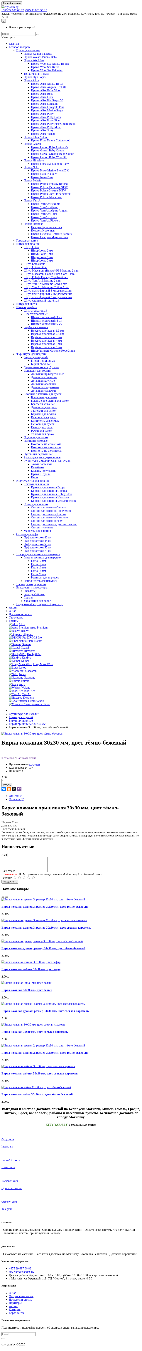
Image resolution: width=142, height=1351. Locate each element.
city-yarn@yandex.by (21, 1271)
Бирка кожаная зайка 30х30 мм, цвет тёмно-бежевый (37, 1094)
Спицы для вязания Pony (46, 520)
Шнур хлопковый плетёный (41, 300)
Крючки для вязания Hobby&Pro (51, 494)
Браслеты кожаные (43, 404)
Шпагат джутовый (35, 310)
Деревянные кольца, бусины (41, 367)
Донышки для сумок (44, 407)
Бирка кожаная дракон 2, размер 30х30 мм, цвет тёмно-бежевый (44, 1052)
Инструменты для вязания (32, 480)
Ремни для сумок (42, 427)
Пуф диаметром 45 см (37, 540)
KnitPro (26, 657)
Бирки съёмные (41, 364)
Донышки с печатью (44, 377)
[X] (14, 789)
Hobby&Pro (34, 654)
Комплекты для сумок (45, 420)
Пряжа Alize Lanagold (44, 103)
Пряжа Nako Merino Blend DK (50, 170)
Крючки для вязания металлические (53, 500)
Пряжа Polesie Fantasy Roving (49, 183)
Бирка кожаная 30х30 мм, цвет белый (26, 990)
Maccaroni (31, 670)
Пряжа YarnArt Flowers (45, 220)
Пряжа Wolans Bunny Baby (40, 57)
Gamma (26, 644)
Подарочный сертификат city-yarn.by (39, 604)
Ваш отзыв (8, 870)
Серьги (28, 597)
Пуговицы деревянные (38, 454)
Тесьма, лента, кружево (31, 584)
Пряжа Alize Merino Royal (47, 110)
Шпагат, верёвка (26, 307)
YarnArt (26, 694)
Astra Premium (39, 627)
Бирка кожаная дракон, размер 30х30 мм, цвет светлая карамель (45, 1011)
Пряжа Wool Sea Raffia (45, 67)
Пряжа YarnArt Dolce (44, 213)
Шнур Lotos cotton (35, 267)
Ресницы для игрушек (45, 577)
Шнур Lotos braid (34, 263)
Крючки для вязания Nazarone (50, 497)
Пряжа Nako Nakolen (44, 173)
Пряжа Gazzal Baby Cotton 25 (49, 147)
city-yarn (28, 634)
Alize (22, 624)
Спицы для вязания (36, 504)
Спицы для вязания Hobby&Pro (51, 510)
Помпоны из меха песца (46, 450)
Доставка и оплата (20, 614)
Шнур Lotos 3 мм (42, 253)
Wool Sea (29, 690)
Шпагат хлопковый (36, 313)
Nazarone (29, 677)
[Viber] (19, 789)
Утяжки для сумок (42, 434)
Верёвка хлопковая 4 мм (46, 340)
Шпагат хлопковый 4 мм (46, 320)
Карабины (37, 467)
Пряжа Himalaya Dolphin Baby (50, 163)
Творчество (16, 617)
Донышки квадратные (45, 387)
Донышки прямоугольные (47, 374)
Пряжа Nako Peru (42, 177)
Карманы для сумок (43, 414)
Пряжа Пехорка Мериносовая (49, 237)
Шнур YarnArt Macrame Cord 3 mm (45, 283)
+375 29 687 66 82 (12, 10)
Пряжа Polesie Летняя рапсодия (50, 193)
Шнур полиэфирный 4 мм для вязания (48, 293)
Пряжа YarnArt (33, 200)
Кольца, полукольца (43, 470)
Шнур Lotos (31, 247)
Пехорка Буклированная (46, 227)
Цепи (34, 477)
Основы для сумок (43, 424)
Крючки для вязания (36, 484)
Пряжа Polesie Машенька (46, 197)
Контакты (15, 1309)
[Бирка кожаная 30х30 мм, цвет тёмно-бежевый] (32, 733)
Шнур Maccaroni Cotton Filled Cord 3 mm (49, 273)
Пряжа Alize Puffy (42, 113)
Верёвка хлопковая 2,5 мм (47, 333)
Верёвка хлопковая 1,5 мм (47, 330)
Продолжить (10, 881)
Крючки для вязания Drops (48, 487)
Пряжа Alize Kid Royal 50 (47, 100)
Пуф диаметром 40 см (37, 537)
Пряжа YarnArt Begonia (45, 203)
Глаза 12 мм (38, 560)
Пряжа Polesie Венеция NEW (49, 187)
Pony (22, 684)
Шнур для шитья (26, 303)
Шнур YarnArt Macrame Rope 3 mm (53, 350)
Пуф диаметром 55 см (37, 547)
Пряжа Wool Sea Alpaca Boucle (50, 63)
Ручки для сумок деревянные (42, 457)
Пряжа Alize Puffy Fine (45, 120)
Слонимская (36, 700)
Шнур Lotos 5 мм (42, 260)
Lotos (22, 667)
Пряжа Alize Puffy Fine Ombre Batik (53, 123)
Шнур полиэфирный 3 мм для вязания (48, 290)
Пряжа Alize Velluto (43, 133)
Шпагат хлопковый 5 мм (46, 323)
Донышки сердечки (43, 390)
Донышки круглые (43, 380)
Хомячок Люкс (40, 704)
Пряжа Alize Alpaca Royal (47, 83)
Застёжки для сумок (43, 410)
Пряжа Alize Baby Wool (45, 90)
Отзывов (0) (16, 799)
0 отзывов (7, 758)
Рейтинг (6, 877)
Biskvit (25, 630)
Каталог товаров (19, 47)
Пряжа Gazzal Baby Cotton (47, 150)
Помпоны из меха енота (46, 444)
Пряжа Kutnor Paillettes (38, 53)
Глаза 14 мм (38, 564)
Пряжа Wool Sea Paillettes (46, 70)
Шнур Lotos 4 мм (42, 257)
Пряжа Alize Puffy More (46, 127)
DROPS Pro (34, 637)
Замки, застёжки (41, 464)
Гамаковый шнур (27, 240)
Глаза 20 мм (38, 574)
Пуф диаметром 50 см (37, 544)
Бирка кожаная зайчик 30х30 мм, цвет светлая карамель (39, 1073)
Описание (15, 795)
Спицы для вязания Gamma (48, 507)
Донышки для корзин (37, 370)
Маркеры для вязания (37, 530)
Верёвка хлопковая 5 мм (46, 343)
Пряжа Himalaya (34, 160)
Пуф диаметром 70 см (37, 550)
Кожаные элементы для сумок (43, 394)
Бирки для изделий (36, 357)
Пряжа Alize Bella (42, 93)
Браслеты (30, 590)
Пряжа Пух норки (35, 77)
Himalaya (29, 650)
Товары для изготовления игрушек (38, 554)
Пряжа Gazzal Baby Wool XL (49, 157)
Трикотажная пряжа (36, 73)
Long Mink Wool (43, 664)
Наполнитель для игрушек (40, 580)
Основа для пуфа (27, 534)
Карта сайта (16, 1312)
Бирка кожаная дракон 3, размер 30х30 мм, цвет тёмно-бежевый (44, 906)
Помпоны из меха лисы (46, 447)
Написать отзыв (26, 758)
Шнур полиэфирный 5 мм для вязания (48, 297)
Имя (4, 854)
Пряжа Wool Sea (34, 60)
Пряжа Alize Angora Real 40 (48, 87)
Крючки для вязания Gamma (49, 490)
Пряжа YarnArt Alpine (44, 207)
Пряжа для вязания (28, 50)
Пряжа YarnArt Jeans (44, 217)
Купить (7, 784)
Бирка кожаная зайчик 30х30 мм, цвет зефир (31, 969)
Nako (22, 674)
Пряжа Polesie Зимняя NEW (48, 190)
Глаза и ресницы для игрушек (42, 557)
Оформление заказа (21, 1296)
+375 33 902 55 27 (36, 10)
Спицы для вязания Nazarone (49, 517)
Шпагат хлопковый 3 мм (46, 317)
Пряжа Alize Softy (42, 130)
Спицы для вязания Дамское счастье (54, 524)
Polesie (25, 680)
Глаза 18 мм (38, 570)
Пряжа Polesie (32, 180)
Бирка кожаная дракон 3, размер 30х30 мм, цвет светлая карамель (46, 927)
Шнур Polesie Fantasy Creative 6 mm (46, 277)
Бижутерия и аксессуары (32, 587)
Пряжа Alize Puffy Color (46, 117)
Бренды (13, 620)
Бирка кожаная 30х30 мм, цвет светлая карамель (34, 1031)
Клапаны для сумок (43, 417)
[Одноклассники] (9, 789)
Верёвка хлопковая (36, 327)
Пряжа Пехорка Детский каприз (51, 233)
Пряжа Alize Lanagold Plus (47, 107)
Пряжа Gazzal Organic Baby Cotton (52, 153)
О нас (12, 610)
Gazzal (25, 647)
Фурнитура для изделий (31, 353)
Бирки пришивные (43, 360)
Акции (13, 607)
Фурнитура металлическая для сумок (47, 460)
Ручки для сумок (41, 430)
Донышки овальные (43, 384)
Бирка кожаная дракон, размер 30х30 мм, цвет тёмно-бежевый (43, 948)
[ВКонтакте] (3, 789)
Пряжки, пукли (40, 474)
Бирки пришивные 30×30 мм (27, 723)
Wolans (25, 687)
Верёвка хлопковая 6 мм (46, 347)
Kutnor (25, 660)
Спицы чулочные (42, 527)
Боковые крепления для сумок (50, 400)
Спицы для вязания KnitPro (48, 514)
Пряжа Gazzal (32, 143)
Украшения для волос (37, 600)
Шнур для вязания (27, 243)
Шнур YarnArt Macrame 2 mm (42, 280)
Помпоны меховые (36, 440)
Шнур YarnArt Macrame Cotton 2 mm (46, 287)
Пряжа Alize (31, 80)
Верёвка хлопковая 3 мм (46, 337)
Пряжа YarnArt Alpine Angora (49, 210)
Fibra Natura (34, 640)
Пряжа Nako (31, 167)
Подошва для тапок (36, 437)
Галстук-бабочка (34, 594)
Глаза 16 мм (38, 567)
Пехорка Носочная (43, 230)
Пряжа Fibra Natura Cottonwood (50, 140)
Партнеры (15, 1302)
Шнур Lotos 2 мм (42, 250)
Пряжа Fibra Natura (36, 137)
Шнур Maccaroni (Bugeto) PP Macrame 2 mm (51, 270)
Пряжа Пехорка (33, 223)
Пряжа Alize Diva (42, 97)
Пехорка (28, 697)
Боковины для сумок (44, 397)
